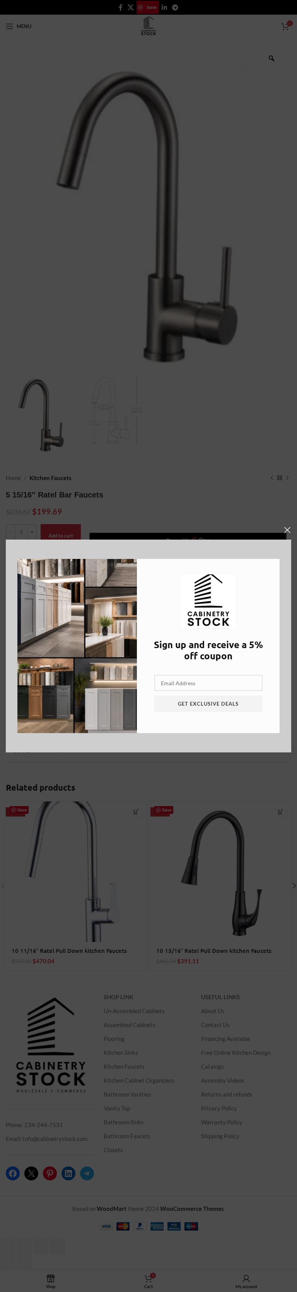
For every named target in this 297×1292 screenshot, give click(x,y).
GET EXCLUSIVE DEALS (208, 704)
